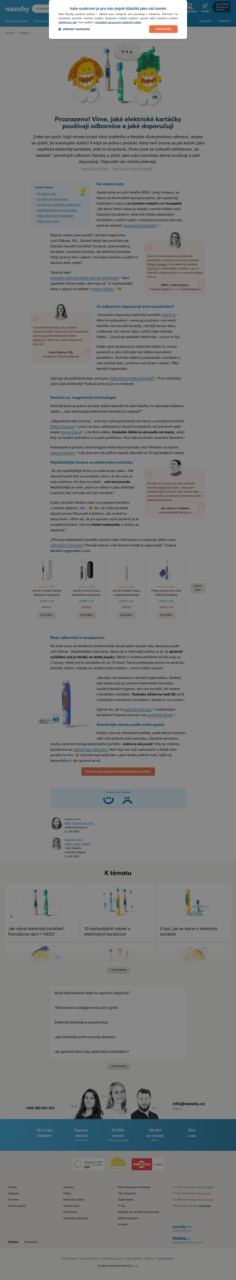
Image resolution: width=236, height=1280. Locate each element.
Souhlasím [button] (163, 29)
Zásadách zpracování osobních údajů (118, 22)
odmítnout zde (67, 22)
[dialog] (118, 19)
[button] (74, 29)
